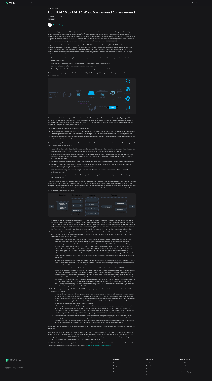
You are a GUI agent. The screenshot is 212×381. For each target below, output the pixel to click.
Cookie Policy (183, 366)
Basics (115, 369)
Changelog (116, 366)
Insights (52, 19)
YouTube (149, 372)
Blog (114, 372)
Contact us (203, 3)
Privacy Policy (183, 363)
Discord (148, 366)
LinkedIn (148, 375)
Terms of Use (183, 369)
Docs (23, 3)
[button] (32, 2)
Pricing (66, 3)
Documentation (117, 363)
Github (148, 363)
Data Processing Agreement (188, 372)
